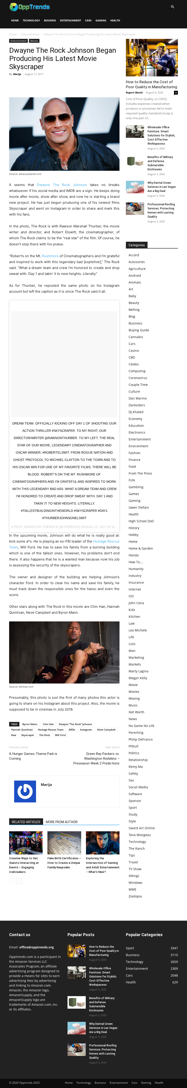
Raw (13, 735)
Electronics (137, 432)
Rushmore (50, 256)
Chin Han (48, 724)
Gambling (136, 487)
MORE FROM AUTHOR (62, 822)
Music (133, 705)
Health (115, 20)
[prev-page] (12, 881)
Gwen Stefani (139, 507)
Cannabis (136, 337)
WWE (132, 889)
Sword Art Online (142, 828)
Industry (135, 575)
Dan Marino (138, 398)
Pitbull (133, 746)
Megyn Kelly (138, 678)
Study (133, 814)
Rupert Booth (134, 92)
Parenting (136, 732)
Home (15, 20)
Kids (132, 610)
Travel (133, 862)
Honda (134, 555)
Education (136, 425)
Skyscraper (27, 735)
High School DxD (141, 521)
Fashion (134, 453)
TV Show (135, 869)
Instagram (86, 729)
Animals (135, 282)
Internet (135, 589)
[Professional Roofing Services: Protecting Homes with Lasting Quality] (135, 208)
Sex (131, 780)
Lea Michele (138, 630)
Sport (133, 807)
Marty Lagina (138, 671)
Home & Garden (141, 548)
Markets (135, 664)
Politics (134, 753)
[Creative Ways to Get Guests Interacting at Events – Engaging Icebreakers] (26, 842)
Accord (134, 255)
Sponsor (135, 801)
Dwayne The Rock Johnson (62, 185)
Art (131, 289)
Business (50, 20)
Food (132, 466)
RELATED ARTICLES (26, 822)
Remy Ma (136, 766)
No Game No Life (141, 726)
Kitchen (134, 616)
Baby (132, 296)
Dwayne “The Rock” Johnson (75, 724)
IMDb (72, 729)
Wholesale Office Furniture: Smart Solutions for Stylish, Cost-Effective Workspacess (161, 135)
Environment (138, 446)
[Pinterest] (34, 84)
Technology (31, 20)
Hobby (133, 535)
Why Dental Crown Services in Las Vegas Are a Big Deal (162, 187)
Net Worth (136, 712)
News (133, 719)
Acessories (137, 262)
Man (132, 650)
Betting (134, 309)
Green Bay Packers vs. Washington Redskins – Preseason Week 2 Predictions (96, 758)
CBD (132, 357)
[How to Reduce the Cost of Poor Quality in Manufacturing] (152, 57)
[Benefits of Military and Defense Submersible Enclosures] (135, 161)
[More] (56, 84)
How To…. (136, 562)
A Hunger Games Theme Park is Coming (33, 756)
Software (135, 794)
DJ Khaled (136, 412)
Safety (133, 773)
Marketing (136, 657)
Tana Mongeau (140, 835)
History (134, 528)
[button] (172, 7)
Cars (88, 20)
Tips (132, 855)
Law (132, 623)
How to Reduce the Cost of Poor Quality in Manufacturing (104, 951)
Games (134, 494)
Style (132, 821)
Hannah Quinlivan (22, 729)
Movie (133, 685)
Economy (135, 419)
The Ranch (137, 848)
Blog (132, 316)
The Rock (44, 735)
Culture (134, 391)
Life (131, 637)
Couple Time (138, 384)
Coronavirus (138, 378)
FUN (132, 480)
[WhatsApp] (45, 84)
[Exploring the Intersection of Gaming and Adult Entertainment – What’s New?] (102, 842)
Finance (134, 459)
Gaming (101, 20)
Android (135, 275)
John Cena (136, 603)
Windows (136, 882)
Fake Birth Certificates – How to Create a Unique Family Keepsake (64, 863)
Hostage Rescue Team (51, 729)
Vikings (134, 876)
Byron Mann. (30, 724)
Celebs (134, 364)
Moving (134, 698)
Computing (137, 371)
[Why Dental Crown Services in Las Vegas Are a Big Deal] (135, 187)
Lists (132, 644)
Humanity (136, 569)
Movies (34, 40)
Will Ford (60, 735)
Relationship (138, 760)
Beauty (134, 303)
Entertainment (70, 20)
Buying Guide (139, 330)
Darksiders (137, 405)
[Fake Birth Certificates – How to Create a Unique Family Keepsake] (64, 842)
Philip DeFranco (141, 739)
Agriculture (137, 268)
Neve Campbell (106, 729)
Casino (134, 350)
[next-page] (19, 881)
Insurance (136, 582)
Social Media (138, 787)
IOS (131, 596)
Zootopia (135, 896)
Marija (17, 74)
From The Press (140, 473)
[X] (24, 84)
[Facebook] (13, 84)
